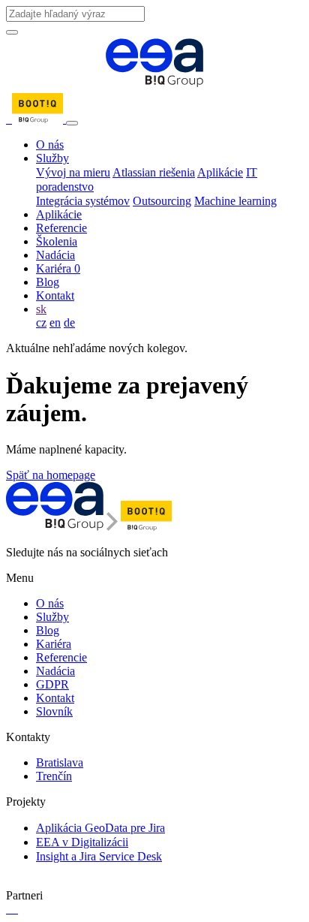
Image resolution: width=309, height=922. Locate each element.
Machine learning (235, 200)
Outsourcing (162, 200)
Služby (52, 158)
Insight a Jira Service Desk (99, 856)
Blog (47, 282)
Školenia (56, 241)
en (55, 322)
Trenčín (54, 776)
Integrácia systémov (83, 200)
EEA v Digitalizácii (82, 842)
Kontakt (55, 295)
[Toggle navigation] (72, 123)
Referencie (61, 227)
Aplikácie (220, 172)
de (69, 322)
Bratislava (59, 762)
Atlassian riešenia (153, 172)
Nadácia (55, 255)
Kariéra (58, 268)
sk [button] (41, 309)
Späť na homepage (50, 475)
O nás (50, 144)
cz (41, 322)
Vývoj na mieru (73, 172)
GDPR (52, 684)
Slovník (54, 711)
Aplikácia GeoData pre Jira (100, 827)
